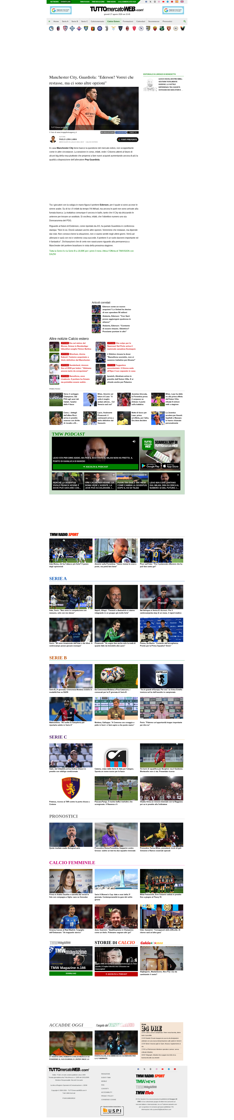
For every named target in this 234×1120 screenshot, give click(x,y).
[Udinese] (175, 28)
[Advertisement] (163, 181)
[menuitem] (49, 21)
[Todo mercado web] (176, 2)
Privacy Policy (107, 1096)
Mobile (104, 1081)
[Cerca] (185, 21)
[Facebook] (146, 2)
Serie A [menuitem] (65, 21)
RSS (102, 1085)
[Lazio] (113, 28)
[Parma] (148, 28)
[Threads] (155, 2)
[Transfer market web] (182, 2)
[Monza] (134, 28)
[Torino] (169, 28)
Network (54, 2)
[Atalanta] (51, 28)
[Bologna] (58, 28)
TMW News (111, 2)
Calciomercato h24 (127, 2)
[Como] (72, 28)
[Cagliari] (65, 28)
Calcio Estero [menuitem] (113, 21)
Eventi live (66, 2)
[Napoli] (141, 28)
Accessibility (106, 1092)
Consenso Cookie (108, 1100)
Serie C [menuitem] (84, 21)
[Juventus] (106, 28)
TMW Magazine (98, 2)
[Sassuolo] (162, 28)
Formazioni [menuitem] (128, 21)
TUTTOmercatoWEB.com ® (77, 1090)
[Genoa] (93, 28)
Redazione (105, 1074)
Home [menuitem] (56, 21)
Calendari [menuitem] (140, 21)
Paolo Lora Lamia (68, 139)
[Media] (172, 2)
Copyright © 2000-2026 (59, 1090)
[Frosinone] (86, 28)
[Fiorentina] (79, 28)
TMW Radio (85, 2)
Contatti (105, 1088)
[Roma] (155, 28)
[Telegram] (168, 2)
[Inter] (100, 28)
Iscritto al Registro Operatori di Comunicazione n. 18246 (69, 1085)
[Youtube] (163, 2)
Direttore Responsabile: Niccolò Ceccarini (69, 1080)
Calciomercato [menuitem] (97, 21)
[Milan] (127, 28)
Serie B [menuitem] (75, 21)
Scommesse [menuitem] (153, 21)
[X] (150, 2)
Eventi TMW (105, 1077)
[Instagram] (159, 2)
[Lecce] (120, 28)
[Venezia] (182, 28)
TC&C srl (60, 1075)
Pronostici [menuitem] (167, 21)
